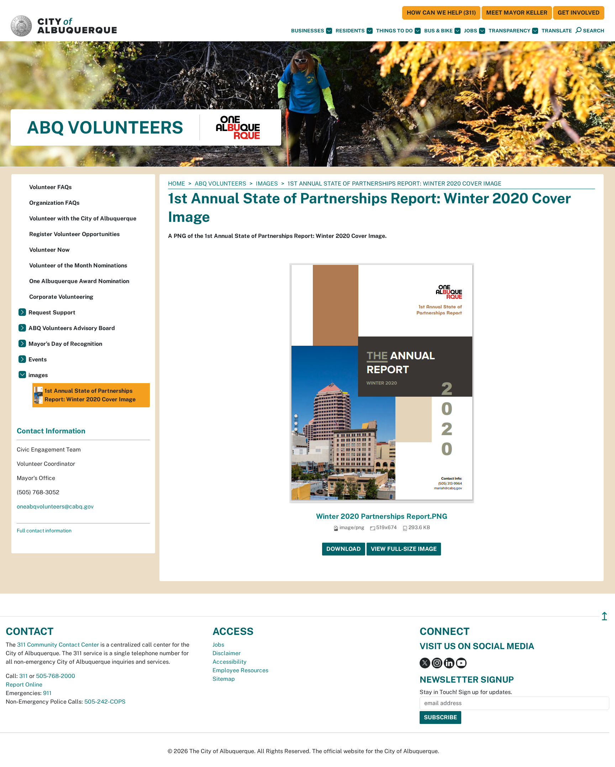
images (267, 183)
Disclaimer (226, 653)
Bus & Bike (438, 30)
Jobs (470, 30)
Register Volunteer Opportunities (74, 234)
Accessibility (229, 661)
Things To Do (394, 30)
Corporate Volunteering (61, 296)
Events (37, 359)
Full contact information (44, 530)
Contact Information (51, 431)
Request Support (51, 312)
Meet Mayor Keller (516, 12)
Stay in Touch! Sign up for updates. (466, 692)
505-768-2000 (55, 676)
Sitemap (223, 678)
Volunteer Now (49, 249)
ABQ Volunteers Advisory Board (71, 328)
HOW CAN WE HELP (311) (441, 12)
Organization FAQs (54, 202)
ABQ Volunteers (220, 183)
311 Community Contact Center (58, 644)
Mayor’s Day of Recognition (65, 343)
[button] (557, 30)
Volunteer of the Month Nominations (78, 265)
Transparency (509, 30)
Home (176, 183)
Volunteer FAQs (50, 187)
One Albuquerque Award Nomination (79, 281)
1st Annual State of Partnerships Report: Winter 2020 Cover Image (90, 395)
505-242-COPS (105, 701)
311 (23, 676)
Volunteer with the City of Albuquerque (82, 218)
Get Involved (579, 12)
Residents (350, 30)
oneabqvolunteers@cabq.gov (55, 506)
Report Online (24, 684)
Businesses (307, 30)
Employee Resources (240, 670)
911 (47, 693)
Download (343, 549)
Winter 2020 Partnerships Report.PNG (381, 516)
